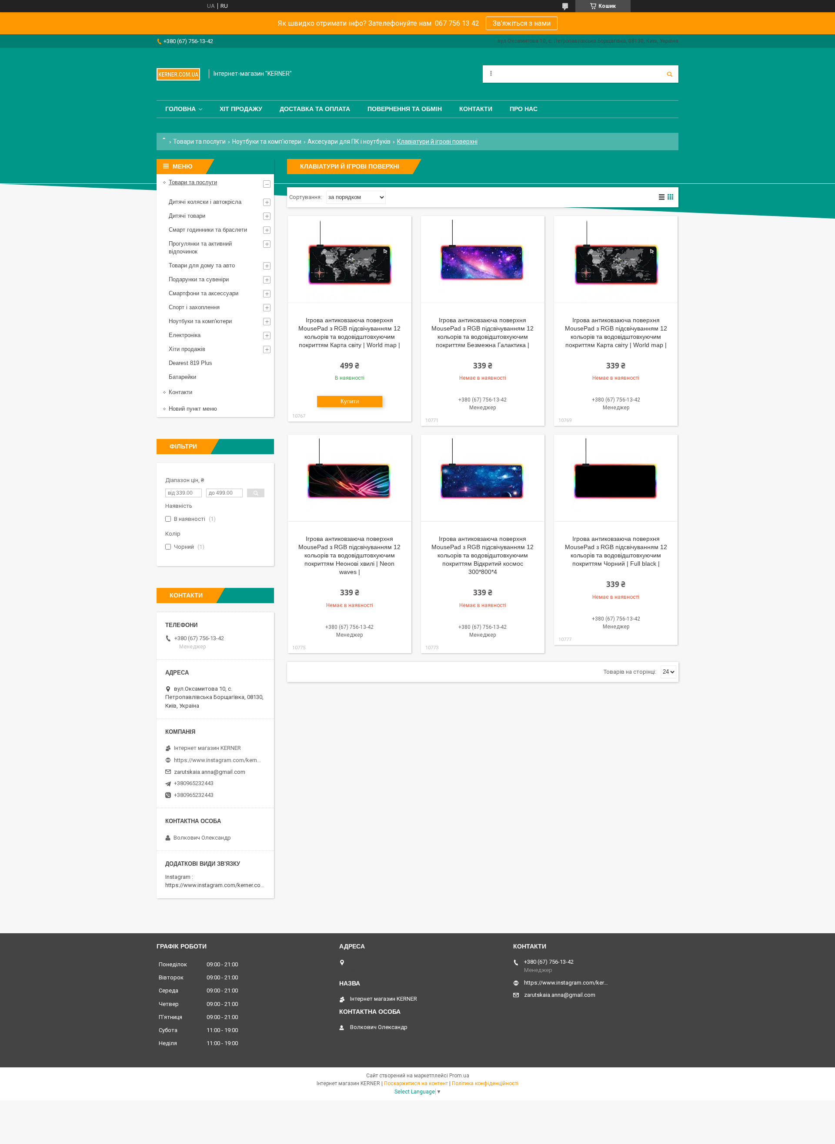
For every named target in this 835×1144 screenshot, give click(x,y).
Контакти (475, 108)
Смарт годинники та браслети (208, 229)
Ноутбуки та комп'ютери (266, 141)
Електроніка (184, 335)
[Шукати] (669, 74)
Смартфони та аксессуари (203, 293)
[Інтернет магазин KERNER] (178, 74)
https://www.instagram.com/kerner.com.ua (219, 885)
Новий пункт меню (193, 408)
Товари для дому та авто (202, 265)
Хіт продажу (241, 108)
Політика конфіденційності (485, 1083)
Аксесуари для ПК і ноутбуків (349, 141)
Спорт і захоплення (194, 307)
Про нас (524, 108)
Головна (180, 108)
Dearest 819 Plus (190, 363)
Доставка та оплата (315, 108)
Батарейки (182, 377)
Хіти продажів (187, 349)
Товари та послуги (199, 141)
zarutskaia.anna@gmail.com (209, 772)
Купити (350, 401)
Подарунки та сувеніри (199, 279)
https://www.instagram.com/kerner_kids (217, 760)
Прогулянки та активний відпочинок (200, 247)
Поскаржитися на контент (416, 1083)
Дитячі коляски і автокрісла (205, 202)
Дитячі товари (187, 216)
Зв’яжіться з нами (522, 23)
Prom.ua (459, 1076)
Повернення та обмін (404, 108)
